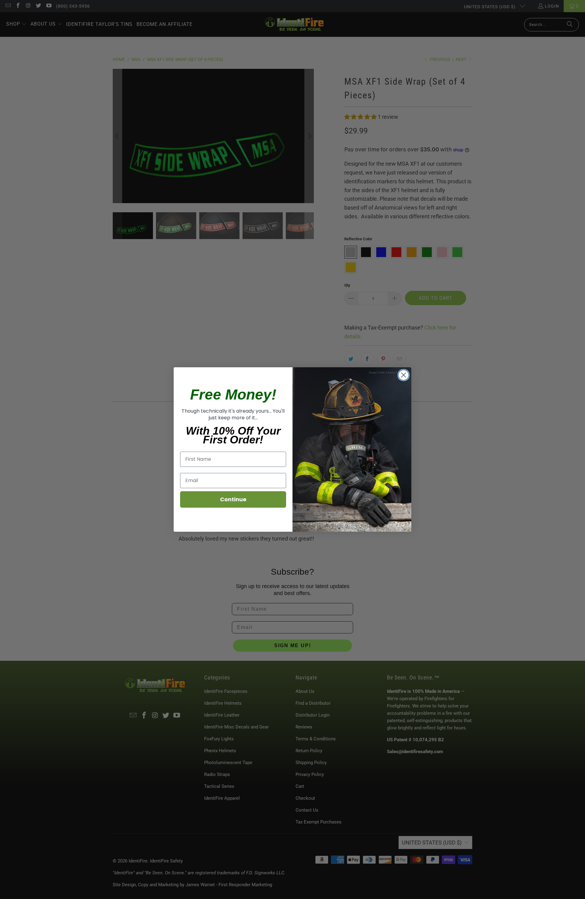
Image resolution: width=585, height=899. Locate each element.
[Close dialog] (403, 375)
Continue (233, 499)
